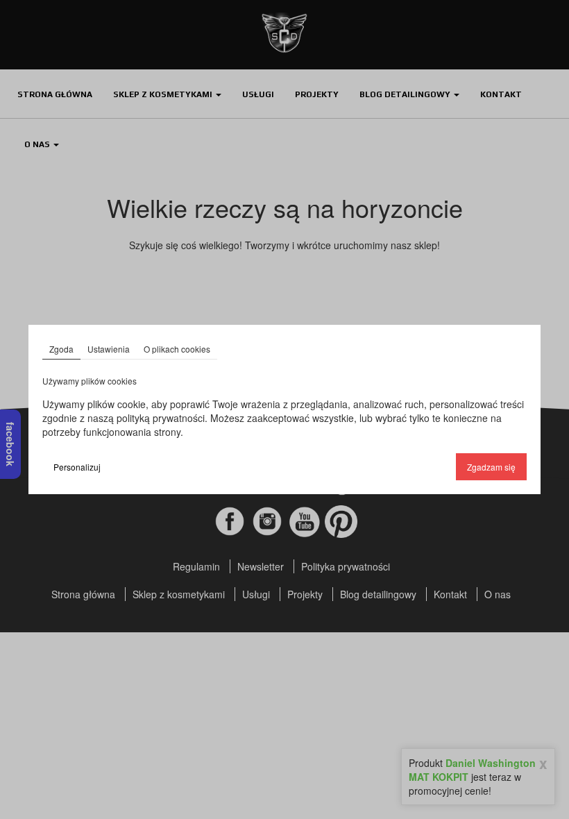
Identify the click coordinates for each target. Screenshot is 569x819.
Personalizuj (77, 467)
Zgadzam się (491, 467)
